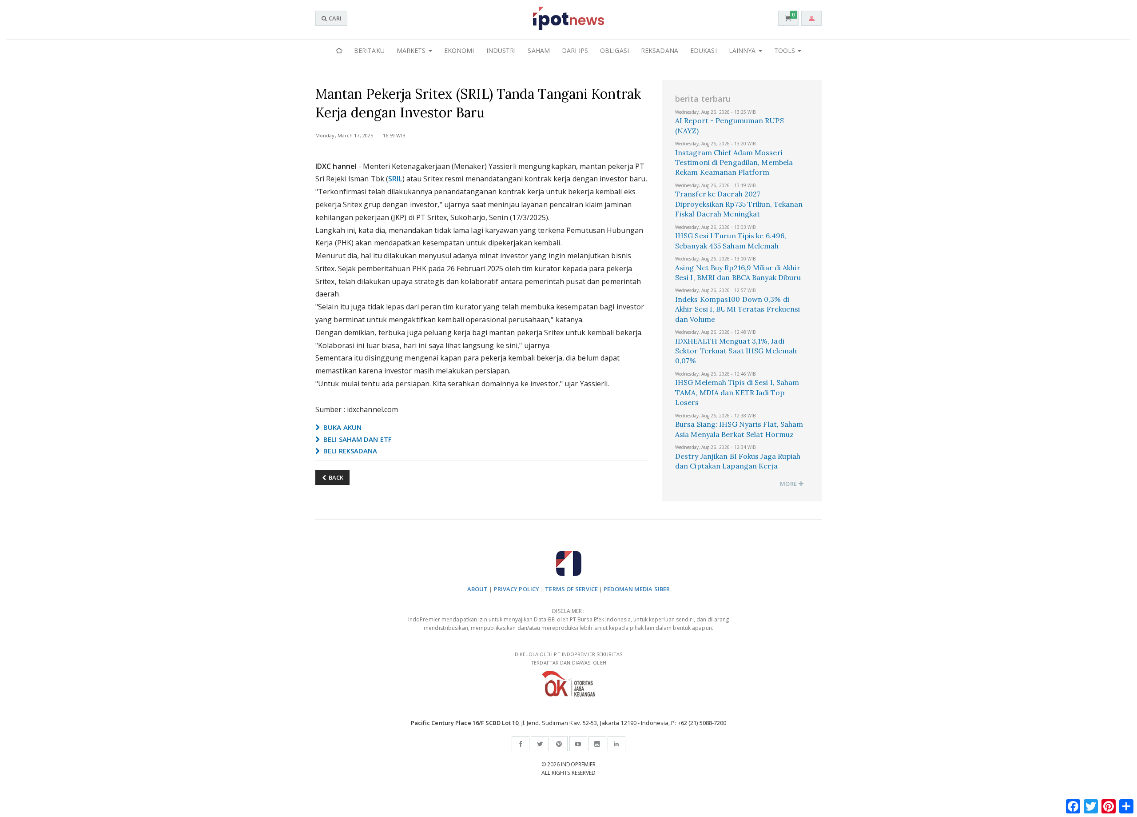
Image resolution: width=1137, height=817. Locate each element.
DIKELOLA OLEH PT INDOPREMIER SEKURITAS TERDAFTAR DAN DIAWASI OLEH (568, 658)
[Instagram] (597, 743)
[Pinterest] (559, 743)
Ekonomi (459, 50)
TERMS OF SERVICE (571, 589)
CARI (334, 18)
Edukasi (703, 50)
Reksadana (659, 50)
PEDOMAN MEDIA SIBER (637, 589)
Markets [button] (412, 50)
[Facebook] (520, 743)
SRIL (395, 179)
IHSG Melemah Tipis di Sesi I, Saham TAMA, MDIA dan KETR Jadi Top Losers (737, 392)
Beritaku (369, 50)
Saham (539, 50)
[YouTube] (578, 743)
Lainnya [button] (743, 50)
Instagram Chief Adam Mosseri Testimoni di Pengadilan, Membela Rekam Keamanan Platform (734, 162)
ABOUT (477, 589)
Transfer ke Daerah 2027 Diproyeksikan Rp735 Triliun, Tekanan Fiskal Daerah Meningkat (739, 203)
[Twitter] (540, 743)
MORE (789, 484)
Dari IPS (575, 50)
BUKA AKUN (342, 427)
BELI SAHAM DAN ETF (357, 439)
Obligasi (614, 50)
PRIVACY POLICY (516, 589)
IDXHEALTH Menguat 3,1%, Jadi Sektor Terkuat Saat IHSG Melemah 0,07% (736, 350)
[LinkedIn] (616, 743)
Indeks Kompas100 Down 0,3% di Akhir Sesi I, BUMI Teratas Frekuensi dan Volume (737, 309)
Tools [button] (785, 50)
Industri (501, 50)
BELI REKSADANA (350, 450)
